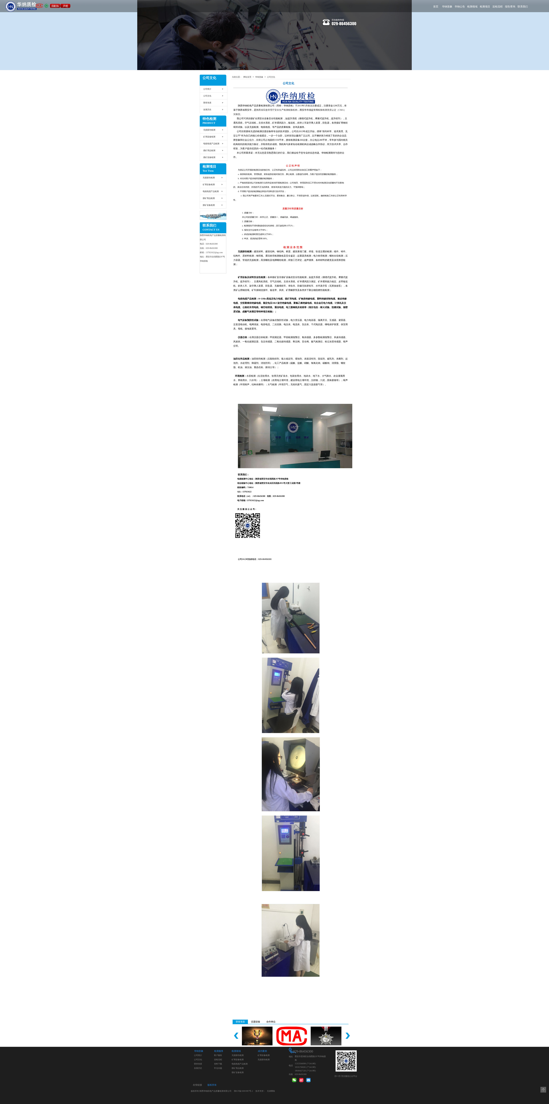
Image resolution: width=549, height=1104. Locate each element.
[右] (348, 1036)
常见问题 (218, 1068)
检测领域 (472, 6)
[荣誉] (256, 1035)
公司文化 (207, 96)
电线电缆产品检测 (211, 144)
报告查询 (510, 6)
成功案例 (262, 1051)
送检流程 (497, 6)
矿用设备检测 (209, 137)
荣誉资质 (207, 103)
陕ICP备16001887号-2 (243, 1091)
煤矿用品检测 (209, 150)
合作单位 (271, 1021)
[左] (236, 1036)
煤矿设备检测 (209, 157)
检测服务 (218, 1051)
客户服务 (218, 1055)
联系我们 (523, 6)
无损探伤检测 (209, 130)
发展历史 (207, 110)
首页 (436, 6)
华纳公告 (460, 6)
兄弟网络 (271, 1091)
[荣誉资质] (325, 1035)
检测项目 (485, 6)
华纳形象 (447, 6)
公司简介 (207, 89)
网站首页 (247, 77)
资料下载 (218, 1064)
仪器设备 (255, 1021)
